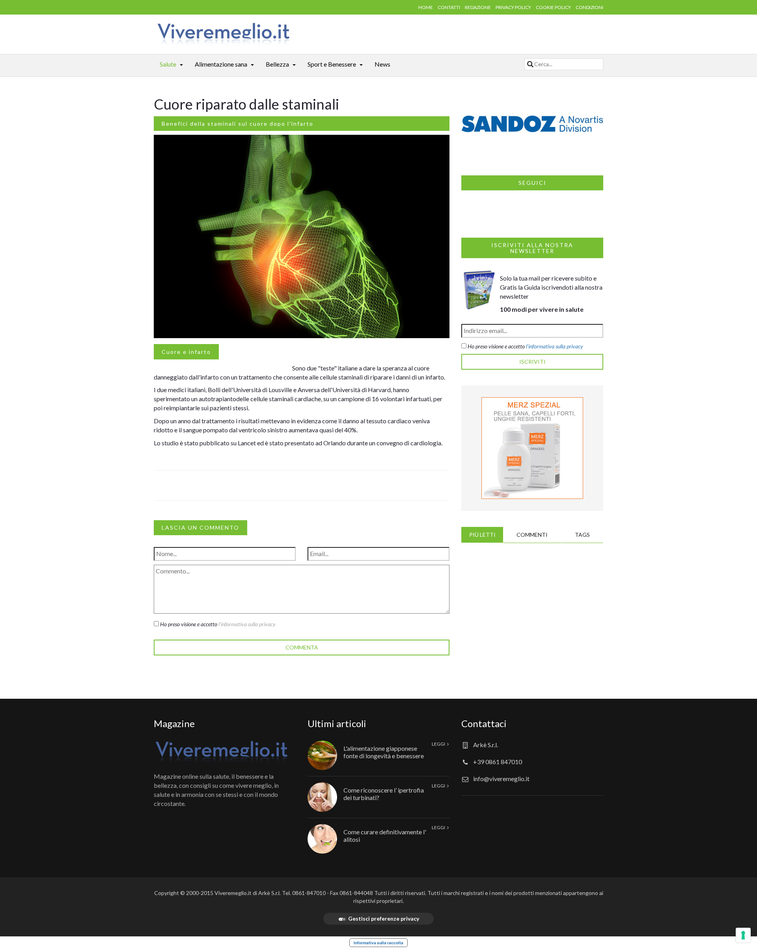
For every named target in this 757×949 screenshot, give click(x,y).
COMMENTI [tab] (532, 534)
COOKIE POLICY (553, 7)
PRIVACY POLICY (513, 7)
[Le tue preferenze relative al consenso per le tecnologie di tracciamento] (743, 935)
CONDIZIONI (589, 7)
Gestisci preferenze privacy (383, 918)
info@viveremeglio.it (501, 778)
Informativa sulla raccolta (378, 942)
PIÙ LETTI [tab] (482, 534)
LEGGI (439, 744)
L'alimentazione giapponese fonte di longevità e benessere (383, 751)
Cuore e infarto (186, 351)
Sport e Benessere (332, 64)
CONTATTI (449, 7)
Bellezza (277, 64)
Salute (168, 64)
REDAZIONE (478, 7)
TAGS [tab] (582, 534)
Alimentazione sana (221, 64)
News (382, 64)
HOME (425, 7)
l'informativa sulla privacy (247, 624)
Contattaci (484, 723)
